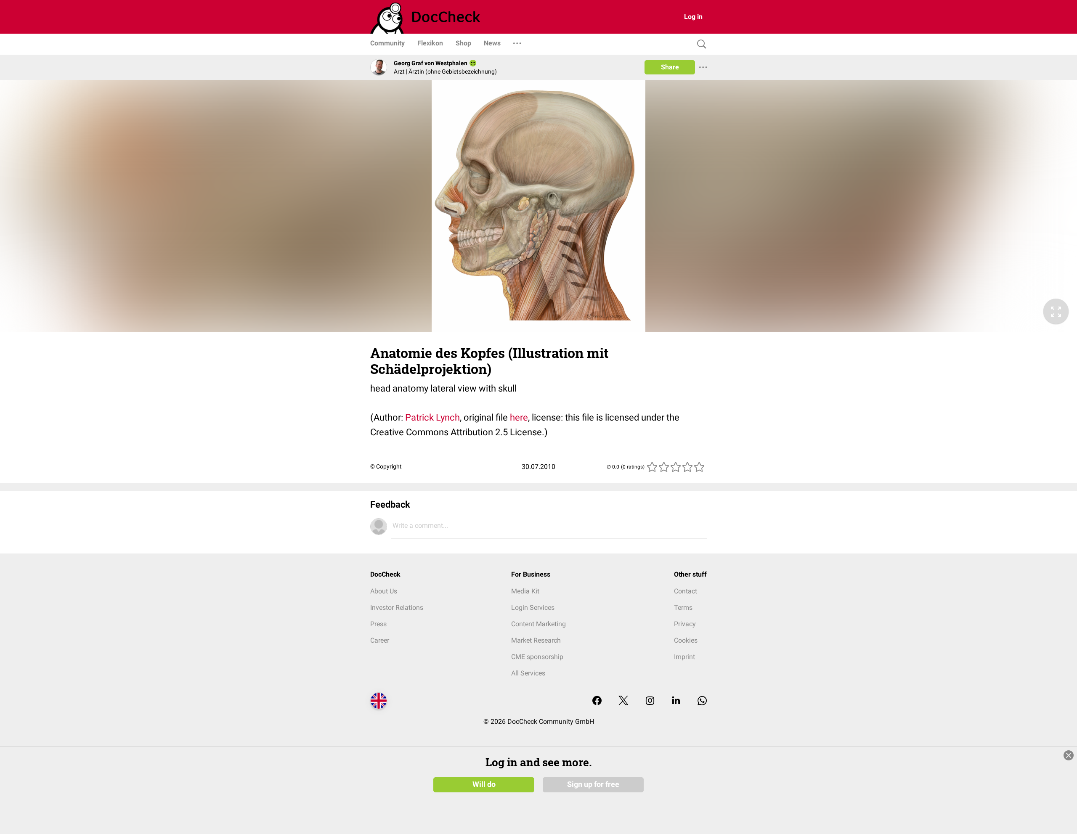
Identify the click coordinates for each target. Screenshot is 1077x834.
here (519, 417)
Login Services (532, 608)
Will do (484, 784)
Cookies (686, 640)
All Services (528, 673)
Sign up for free (593, 784)
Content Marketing (538, 624)
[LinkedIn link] (676, 701)
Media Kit (525, 591)
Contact (685, 591)
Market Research (536, 640)
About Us (383, 591)
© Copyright (386, 466)
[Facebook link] (597, 701)
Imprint (684, 657)
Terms (683, 608)
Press (378, 624)
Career (379, 640)
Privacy (685, 624)
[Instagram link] (650, 701)
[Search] (699, 44)
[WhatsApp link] (702, 701)
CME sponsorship (537, 657)
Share (670, 67)
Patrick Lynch (432, 417)
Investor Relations (396, 608)
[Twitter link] (623, 701)
